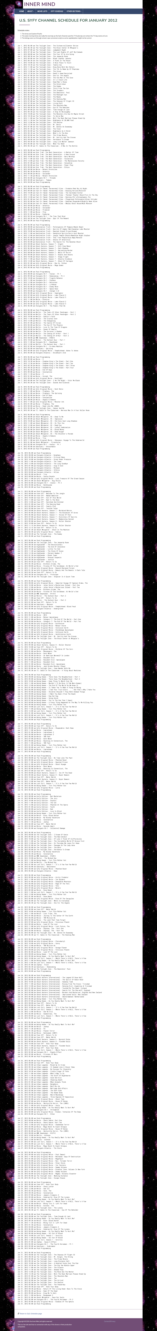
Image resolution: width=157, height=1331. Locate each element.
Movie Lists (42, 11)
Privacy (112, 1321)
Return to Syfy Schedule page (31, 1314)
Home (21, 11)
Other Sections (73, 11)
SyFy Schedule (57, 11)
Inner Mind (39, 4)
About (30, 11)
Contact (106, 1321)
